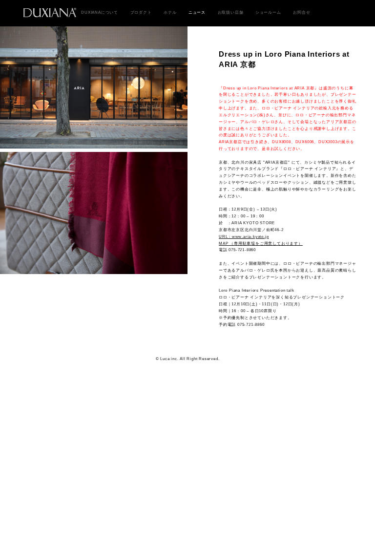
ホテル (170, 12)
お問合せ (301, 12)
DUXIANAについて (99, 12)
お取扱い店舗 (231, 12)
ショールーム (268, 12)
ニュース (197, 12)
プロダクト (141, 12)
